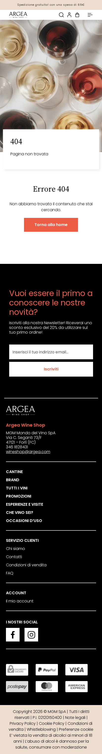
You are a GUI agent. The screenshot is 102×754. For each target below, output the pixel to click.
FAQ (9, 573)
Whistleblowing (41, 729)
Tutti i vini (16, 488)
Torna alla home (51, 225)
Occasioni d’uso (24, 521)
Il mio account (19, 601)
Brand (12, 480)
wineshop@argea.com (28, 452)
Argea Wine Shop (25, 425)
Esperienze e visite (24, 504)
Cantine (14, 472)
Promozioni (18, 496)
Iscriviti (51, 369)
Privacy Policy (23, 723)
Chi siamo (15, 548)
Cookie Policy (51, 723)
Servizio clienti (22, 540)
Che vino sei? (19, 512)
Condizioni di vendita (26, 565)
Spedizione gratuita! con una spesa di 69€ (51, 5)
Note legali (75, 717)
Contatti (14, 557)
